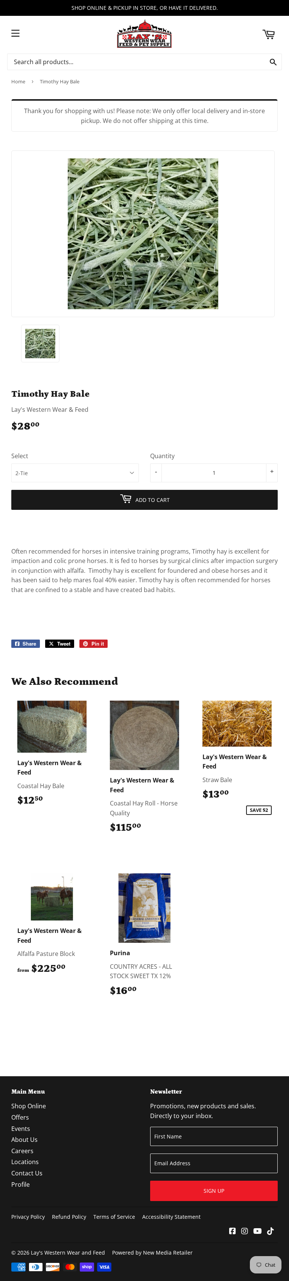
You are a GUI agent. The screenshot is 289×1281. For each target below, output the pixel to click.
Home (18, 81)
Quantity (162, 456)
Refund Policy (69, 1216)
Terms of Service (114, 1216)
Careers (22, 1151)
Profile (20, 1184)
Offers (20, 1117)
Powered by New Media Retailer (152, 1252)
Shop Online (28, 1106)
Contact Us (27, 1173)
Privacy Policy (28, 1216)
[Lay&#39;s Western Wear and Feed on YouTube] (257, 1231)
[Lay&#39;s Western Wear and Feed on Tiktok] (270, 1231)
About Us (24, 1139)
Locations (25, 1162)
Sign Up (214, 1190)
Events (20, 1129)
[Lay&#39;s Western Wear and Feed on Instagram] (244, 1231)
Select (19, 456)
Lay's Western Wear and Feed (68, 1252)
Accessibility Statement (171, 1216)
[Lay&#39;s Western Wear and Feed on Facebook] (232, 1231)
